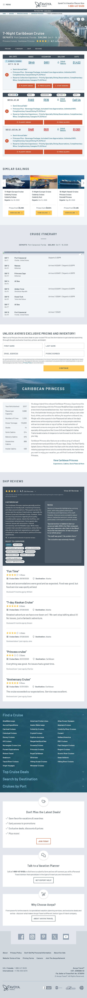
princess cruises (22, 13)
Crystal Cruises (36, 733)
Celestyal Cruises (10, 733)
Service (8, 544)
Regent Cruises (64, 749)
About (5, 953)
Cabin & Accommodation (33, 548)
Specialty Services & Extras (15, 561)
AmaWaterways (9, 721)
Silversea (34, 757)
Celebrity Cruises (37, 729)
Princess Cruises (37, 749)
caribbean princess (37, 13)
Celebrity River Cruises (67, 729)
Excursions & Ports (12, 555)
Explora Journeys (37, 737)
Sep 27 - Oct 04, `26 (13, 130)
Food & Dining (18, 544)
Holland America (64, 737)
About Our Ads (59, 953)
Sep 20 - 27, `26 (13, 100)
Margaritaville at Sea (38, 741)
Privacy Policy (27, 362)
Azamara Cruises (64, 725)
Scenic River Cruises (66, 753)
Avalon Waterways (37, 725)
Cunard (60, 733)
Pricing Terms (28, 958)
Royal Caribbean (36, 753)
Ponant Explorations (11, 749)
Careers (40, 958)
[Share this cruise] (82, 19)
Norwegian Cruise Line (12, 745)
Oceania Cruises (36, 745)
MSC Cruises (63, 741)
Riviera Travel (8, 753)
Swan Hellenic (63, 757)
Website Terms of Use (11, 958)
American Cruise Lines (39, 721)
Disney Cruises (9, 737)
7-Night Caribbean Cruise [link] (54, 13)
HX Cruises (7, 741)
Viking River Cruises (66, 761)
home (4, 13)
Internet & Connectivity (13, 558)
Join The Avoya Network (55, 958)
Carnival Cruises (9, 729)
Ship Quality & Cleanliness (14, 551)
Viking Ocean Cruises (38, 761)
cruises (11, 13)
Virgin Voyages (9, 765)
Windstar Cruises (37, 765)
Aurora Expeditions (10, 725)
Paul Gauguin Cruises (66, 745)
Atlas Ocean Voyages (66, 721)
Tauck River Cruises (11, 761)
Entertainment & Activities (14, 548)
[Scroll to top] (81, 992)
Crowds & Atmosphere (27, 555)
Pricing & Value (30, 551)
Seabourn (6, 757)
